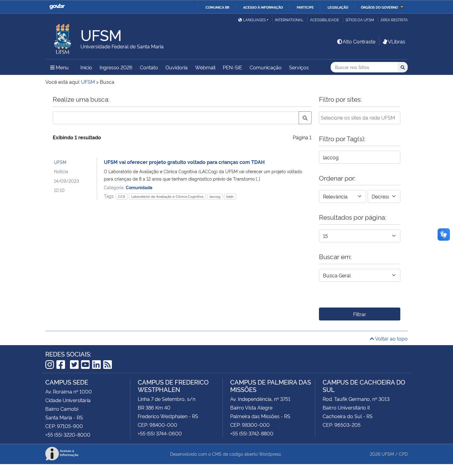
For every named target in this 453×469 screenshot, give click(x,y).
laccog (215, 196)
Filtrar (359, 314)
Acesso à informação (263, 7)
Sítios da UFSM (359, 19)
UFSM (60, 162)
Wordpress (270, 454)
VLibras (396, 41)
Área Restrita (394, 19)
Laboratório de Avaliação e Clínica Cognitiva (167, 196)
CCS (121, 196)
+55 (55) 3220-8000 (67, 434)
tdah (230, 196)
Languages (254, 19)
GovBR (57, 7)
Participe (305, 7)
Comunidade (139, 187)
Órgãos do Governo (379, 7)
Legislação (338, 7)
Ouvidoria (176, 67)
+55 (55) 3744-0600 (160, 433)
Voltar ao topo (391, 338)
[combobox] (359, 117)
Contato (149, 67)
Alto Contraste (359, 41)
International (289, 19)
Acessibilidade (324, 19)
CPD (403, 454)
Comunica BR (217, 7)
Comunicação (266, 67)
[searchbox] (359, 117)
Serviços (299, 67)
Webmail (205, 67)
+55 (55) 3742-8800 (251, 433)
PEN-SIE (232, 67)
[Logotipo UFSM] (62, 37)
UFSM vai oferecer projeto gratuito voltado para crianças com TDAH (184, 161)
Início (86, 67)
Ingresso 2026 (116, 67)
